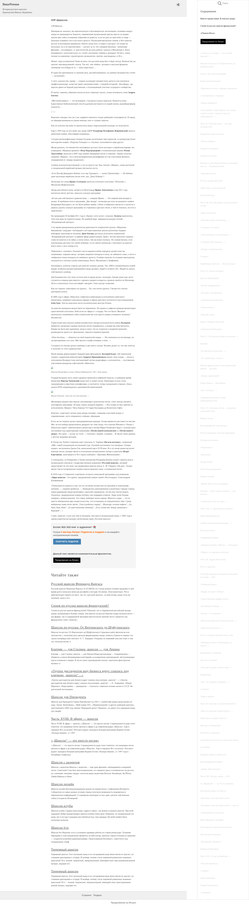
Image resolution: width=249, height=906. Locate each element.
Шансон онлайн (62, 784)
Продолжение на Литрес (213, 41)
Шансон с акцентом (65, 762)
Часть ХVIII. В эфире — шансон (74, 718)
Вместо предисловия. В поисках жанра (217, 18)
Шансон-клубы (62, 806)
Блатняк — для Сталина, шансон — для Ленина (85, 649)
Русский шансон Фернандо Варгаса (76, 584)
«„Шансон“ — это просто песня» (75, 740)
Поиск (222, 3)
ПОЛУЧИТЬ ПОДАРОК (67, 541)
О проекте (86, 895)
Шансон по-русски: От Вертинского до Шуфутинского (90, 627)
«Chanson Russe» (207, 33)
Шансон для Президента (68, 697)
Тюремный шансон (64, 849)
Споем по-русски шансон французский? (218, 25)
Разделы (98, 895)
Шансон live (60, 827)
